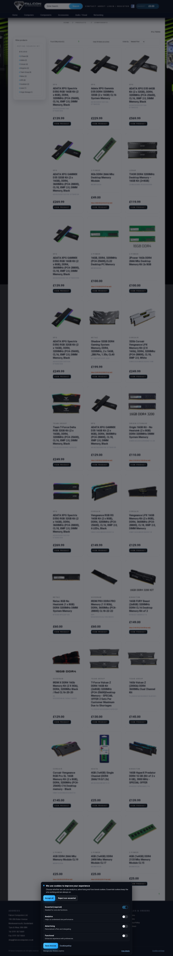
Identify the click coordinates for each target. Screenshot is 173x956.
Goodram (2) (24, 84)
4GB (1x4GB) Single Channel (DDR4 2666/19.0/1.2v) (102, 776)
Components (45, 15)
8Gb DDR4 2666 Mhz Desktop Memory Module (102, 177)
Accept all (49, 898)
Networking (98, 15)
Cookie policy (65, 946)
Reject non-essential (67, 898)
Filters (156, 32)
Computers (29, 15)
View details (125, 951)
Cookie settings (158, 951)
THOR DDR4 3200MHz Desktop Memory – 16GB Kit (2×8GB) (142, 177)
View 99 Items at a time (101, 42)
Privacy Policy (134, 923)
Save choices (50, 946)
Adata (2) (23, 60)
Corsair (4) (24, 64)
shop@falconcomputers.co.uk (21, 940)
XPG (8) (23, 80)
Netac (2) (23, 76)
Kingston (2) (24, 68)
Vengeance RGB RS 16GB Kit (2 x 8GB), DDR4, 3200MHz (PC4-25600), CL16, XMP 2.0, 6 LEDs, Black (104, 522)
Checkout (132, 926)
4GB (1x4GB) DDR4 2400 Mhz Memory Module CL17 (102, 859)
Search (76, 6)
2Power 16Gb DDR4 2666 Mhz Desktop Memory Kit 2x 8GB (140, 261)
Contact (91, 6)
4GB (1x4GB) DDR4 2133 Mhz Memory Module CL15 (140, 859)
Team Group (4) (25, 72)
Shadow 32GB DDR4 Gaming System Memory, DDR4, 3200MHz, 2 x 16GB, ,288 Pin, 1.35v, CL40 (102, 348)
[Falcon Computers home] (28, 6)
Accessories (63, 15)
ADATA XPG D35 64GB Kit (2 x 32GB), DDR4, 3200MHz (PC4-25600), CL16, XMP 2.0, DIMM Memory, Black (142, 95)
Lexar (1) (23, 88)
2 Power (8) (24, 56)
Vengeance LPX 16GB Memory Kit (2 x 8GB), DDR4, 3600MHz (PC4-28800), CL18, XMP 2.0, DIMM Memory (142, 522)
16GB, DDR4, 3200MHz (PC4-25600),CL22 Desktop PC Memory (104, 261)
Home (14, 15)
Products (81, 22)
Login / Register (118, 6)
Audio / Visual (81, 15)
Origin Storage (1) (26, 92)
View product (62, 124)
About (102, 6)
